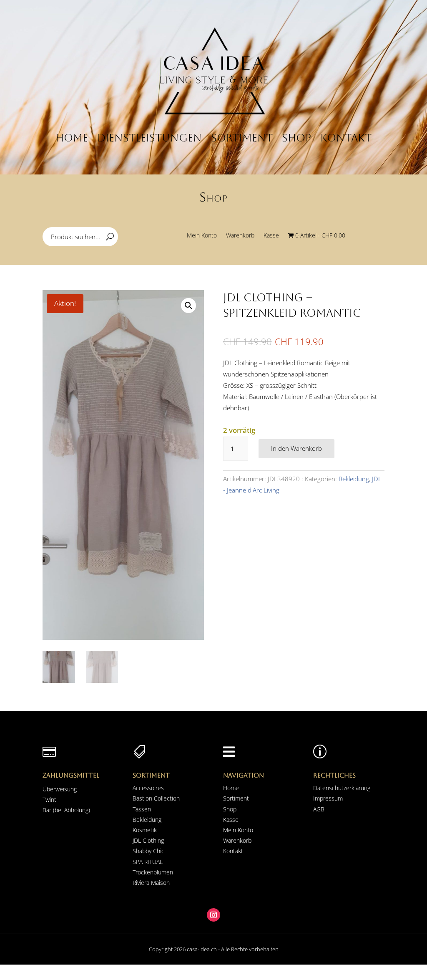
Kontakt (346, 138)
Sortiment (242, 138)
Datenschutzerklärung (341, 788)
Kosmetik (145, 830)
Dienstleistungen (149, 138)
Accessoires (148, 788)
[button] (188, 305)
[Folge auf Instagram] (213, 915)
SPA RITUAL (148, 862)
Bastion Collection (156, 798)
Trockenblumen (153, 872)
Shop (296, 138)
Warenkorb (240, 235)
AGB (318, 809)
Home (71, 138)
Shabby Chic (148, 851)
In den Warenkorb (296, 448)
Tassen (142, 809)
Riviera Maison (151, 883)
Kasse (271, 235)
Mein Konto (202, 235)
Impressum (328, 798)
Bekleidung (354, 479)
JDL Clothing (148, 840)
